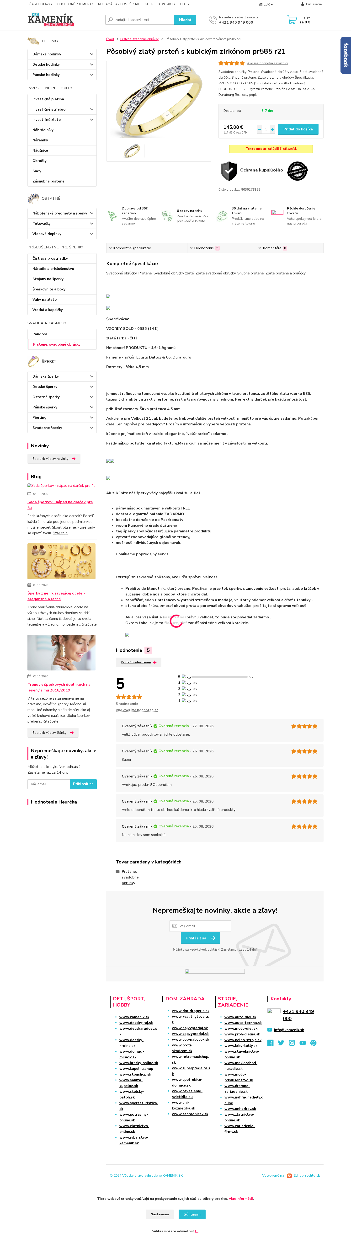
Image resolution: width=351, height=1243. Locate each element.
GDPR (149, 4)
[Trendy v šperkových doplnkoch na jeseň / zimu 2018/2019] (61, 653)
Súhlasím (192, 1214)
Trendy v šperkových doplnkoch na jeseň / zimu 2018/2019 (58, 687)
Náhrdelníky (42, 130)
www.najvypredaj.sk (190, 1028)
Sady (36, 171)
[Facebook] (272, 1044)
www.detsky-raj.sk (136, 1022)
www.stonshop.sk (135, 1074)
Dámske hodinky (46, 54)
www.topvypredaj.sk (190, 1033)
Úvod (110, 39)
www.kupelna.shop (136, 1068)
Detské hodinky (46, 64)
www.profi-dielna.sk (242, 1034)
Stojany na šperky (48, 279)
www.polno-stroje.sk (242, 1040)
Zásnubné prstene (48, 181)
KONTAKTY (167, 4)
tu (196, 1231)
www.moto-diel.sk (240, 1028)
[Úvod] (64, 19)
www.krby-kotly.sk (240, 1045)
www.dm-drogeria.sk (190, 1010)
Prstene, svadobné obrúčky (56, 344)
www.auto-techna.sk (243, 1022)
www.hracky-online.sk (138, 1063)
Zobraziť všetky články (49, 732)
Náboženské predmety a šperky (59, 213)
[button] (186, 1123)
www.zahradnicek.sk (190, 1114)
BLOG (184, 4)
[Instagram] (294, 1044)
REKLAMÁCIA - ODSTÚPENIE (119, 4)
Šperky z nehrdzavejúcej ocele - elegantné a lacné (56, 596)
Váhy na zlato (44, 299)
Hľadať (185, 19)
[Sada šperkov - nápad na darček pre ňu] (61, 486)
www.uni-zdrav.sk (240, 1108)
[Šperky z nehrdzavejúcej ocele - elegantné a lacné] (61, 562)
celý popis (249, 94)
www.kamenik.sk (134, 1017)
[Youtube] (305, 1044)
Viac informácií (241, 1198)
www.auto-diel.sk (240, 1017)
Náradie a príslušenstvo (53, 268)
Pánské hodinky (46, 74)
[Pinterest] (313, 1044)
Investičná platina (48, 99)
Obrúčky (39, 160)
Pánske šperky (44, 407)
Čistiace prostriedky (50, 258)
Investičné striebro (48, 109)
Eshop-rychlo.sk (307, 1175)
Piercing (39, 417)
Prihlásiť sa (83, 784)
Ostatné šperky (46, 397)
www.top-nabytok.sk (190, 1039)
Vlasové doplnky (46, 233)
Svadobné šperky (47, 427)
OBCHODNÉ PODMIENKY (75, 4)
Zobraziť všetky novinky (50, 458)
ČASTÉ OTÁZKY (40, 4)
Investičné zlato (46, 119)
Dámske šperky (45, 376)
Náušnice (40, 150)
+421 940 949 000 (236, 22)
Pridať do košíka (298, 129)
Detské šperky (44, 386)
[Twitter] (283, 1044)
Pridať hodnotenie (136, 662)
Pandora (39, 334)
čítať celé (60, 533)
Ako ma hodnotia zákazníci (267, 63)
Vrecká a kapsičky (47, 309)
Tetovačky (41, 223)
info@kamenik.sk (289, 1030)
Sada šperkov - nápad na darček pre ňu (60, 504)
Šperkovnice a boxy (48, 289)
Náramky (40, 140)
